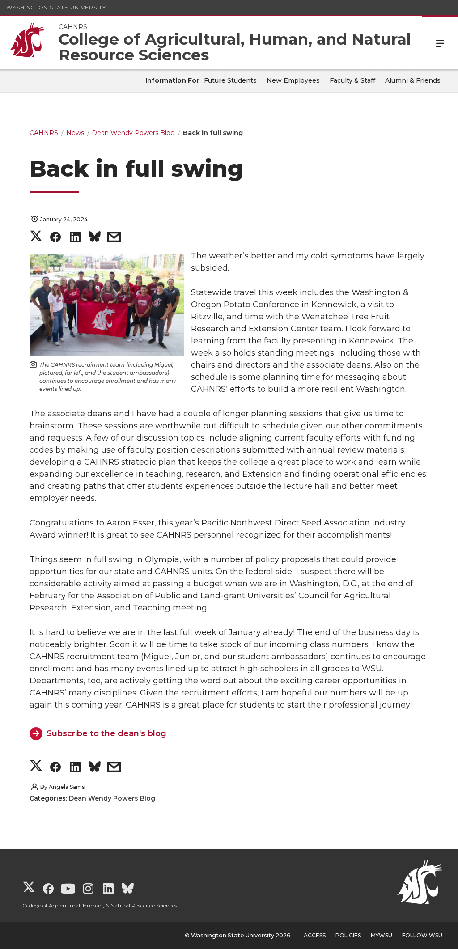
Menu (440, 42)
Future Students (230, 80)
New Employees (293, 80)
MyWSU (381, 935)
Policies (348, 935)
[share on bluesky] (94, 238)
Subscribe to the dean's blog (106, 733)
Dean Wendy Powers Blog (112, 798)
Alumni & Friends (413, 80)
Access (315, 935)
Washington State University (56, 7)
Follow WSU (422, 935)
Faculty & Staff (352, 80)
